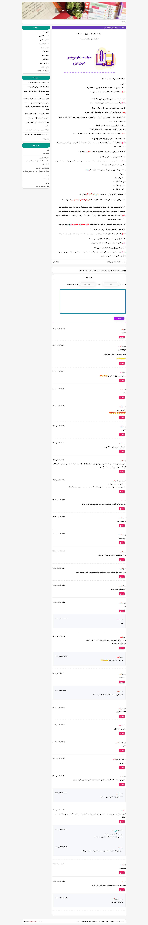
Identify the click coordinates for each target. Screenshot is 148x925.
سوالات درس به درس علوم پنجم (110, 271)
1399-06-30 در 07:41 (59, 500)
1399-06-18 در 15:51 (59, 707)
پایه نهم (45, 59)
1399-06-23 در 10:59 (59, 585)
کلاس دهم (45, 139)
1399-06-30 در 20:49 (59, 443)
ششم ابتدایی (43, 43)
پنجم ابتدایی (44, 47)
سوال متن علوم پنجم (85, 271)
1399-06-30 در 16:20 (59, 460)
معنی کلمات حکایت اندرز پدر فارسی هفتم (36, 98)
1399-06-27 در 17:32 (59, 551)
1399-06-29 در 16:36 (61, 656)
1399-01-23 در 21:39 (59, 881)
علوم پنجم (96, 271)
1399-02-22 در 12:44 (59, 810)
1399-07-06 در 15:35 (59, 405)
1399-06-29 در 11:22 (61, 619)
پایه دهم (45, 55)
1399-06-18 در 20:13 (59, 673)
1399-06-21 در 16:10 (59, 636)
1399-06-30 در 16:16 (59, 480)
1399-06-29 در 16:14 (59, 534)
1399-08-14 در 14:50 (59, 345)
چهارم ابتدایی (43, 36)
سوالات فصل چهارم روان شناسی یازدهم (37, 134)
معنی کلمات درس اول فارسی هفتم (38, 118)
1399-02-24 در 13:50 (61, 830)
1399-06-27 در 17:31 (59, 568)
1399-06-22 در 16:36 (59, 602)
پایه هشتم (44, 32)
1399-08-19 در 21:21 (61, 847)
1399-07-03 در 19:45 (59, 426)
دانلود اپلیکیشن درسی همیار (74, 924)
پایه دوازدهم (44, 63)
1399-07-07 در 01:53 (59, 388)
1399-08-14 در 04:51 (59, 371)
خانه (123, 21)
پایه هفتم (45, 51)
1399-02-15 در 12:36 (59, 864)
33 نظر (55, 262)
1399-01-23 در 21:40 (61, 898)
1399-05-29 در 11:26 (59, 724)
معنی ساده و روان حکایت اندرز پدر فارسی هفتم (36, 92)
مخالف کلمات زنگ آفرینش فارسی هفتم (36, 113)
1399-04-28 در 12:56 (59, 741)
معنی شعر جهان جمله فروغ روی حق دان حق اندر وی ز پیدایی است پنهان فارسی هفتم (36, 106)
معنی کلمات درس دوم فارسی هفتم (38, 82)
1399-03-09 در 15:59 (59, 758)
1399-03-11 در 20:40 (61, 792)
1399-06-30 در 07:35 (59, 517)
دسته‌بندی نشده (42, 71)
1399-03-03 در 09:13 (59, 776)
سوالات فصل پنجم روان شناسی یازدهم (37, 130)
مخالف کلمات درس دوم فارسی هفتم (38, 86)
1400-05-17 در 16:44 (59, 328)
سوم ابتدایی (44, 40)
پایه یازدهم (44, 67)
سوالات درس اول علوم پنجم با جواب (114, 27)
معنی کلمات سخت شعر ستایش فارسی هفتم (37, 124)
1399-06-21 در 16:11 (61, 690)
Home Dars (33, 921)
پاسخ (122, 337)
